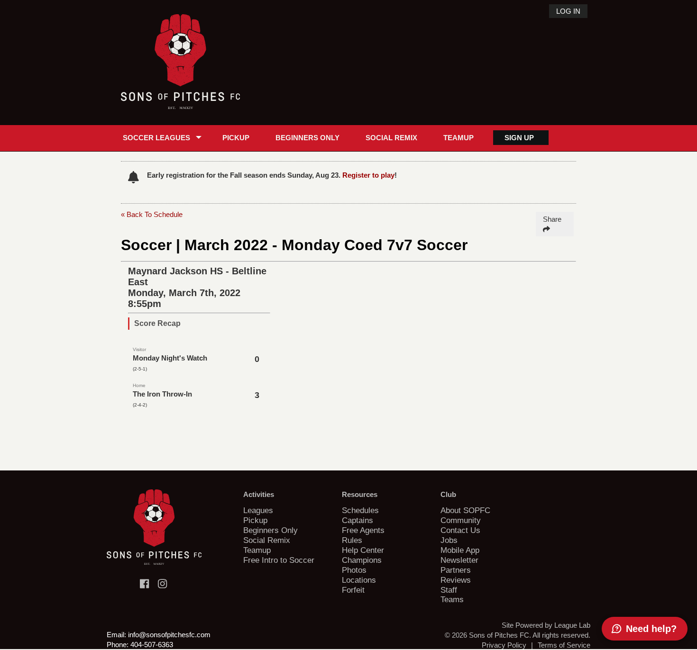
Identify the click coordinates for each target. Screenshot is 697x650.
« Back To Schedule (152, 214)
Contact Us (460, 530)
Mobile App (459, 550)
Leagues (258, 510)
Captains (357, 520)
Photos (354, 570)
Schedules (360, 510)
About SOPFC (465, 510)
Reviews (455, 580)
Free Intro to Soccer (278, 560)
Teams (452, 599)
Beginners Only (307, 138)
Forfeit (353, 590)
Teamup (458, 138)
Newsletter (459, 560)
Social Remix (391, 138)
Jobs (449, 540)
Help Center (363, 550)
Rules (352, 540)
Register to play (368, 175)
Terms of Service (564, 645)
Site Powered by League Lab (546, 625)
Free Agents (363, 530)
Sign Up (519, 138)
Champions (362, 560)
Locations (359, 580)
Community (460, 520)
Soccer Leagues (156, 138)
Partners (455, 570)
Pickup (235, 138)
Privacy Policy (504, 645)
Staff (448, 590)
